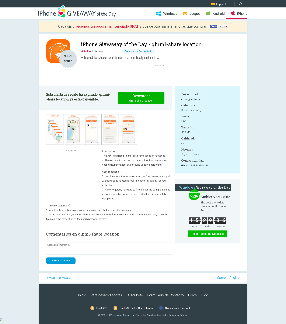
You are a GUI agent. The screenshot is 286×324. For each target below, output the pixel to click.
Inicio (82, 295)
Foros (192, 295)
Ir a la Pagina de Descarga (207, 234)
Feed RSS (101, 308)
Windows (170, 14)
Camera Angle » (228, 278)
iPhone (242, 14)
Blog (204, 295)
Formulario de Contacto (165, 295)
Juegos (194, 14)
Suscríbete (135, 295)
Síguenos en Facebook (177, 308)
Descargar (141, 98)
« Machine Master (59, 278)
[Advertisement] (160, 74)
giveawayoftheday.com (124, 315)
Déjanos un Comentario (138, 51)
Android (219, 14)
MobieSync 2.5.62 (215, 196)
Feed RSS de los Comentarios (136, 308)
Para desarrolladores (106, 295)
